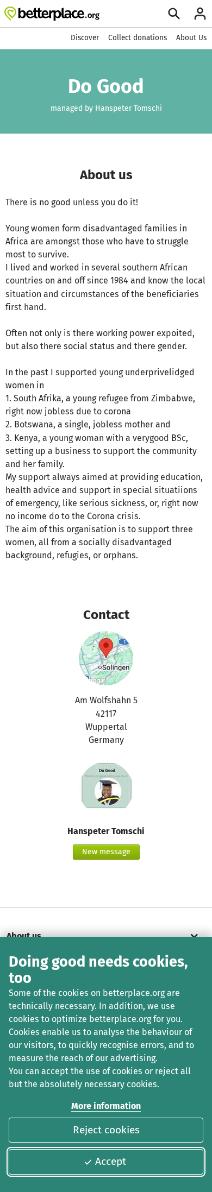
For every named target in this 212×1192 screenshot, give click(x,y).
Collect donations (137, 37)
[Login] (200, 13)
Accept (110, 1161)
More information (106, 1106)
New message (106, 851)
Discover (85, 37)
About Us (191, 37)
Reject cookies (106, 1130)
